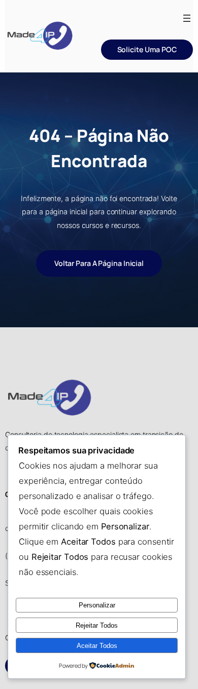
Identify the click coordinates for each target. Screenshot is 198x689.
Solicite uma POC (147, 49)
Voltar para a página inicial (99, 263)
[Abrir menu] (187, 18)
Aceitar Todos (97, 645)
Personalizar (97, 605)
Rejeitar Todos (97, 625)
